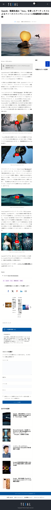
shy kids (20, 92)
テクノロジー (34, 21)
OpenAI (7, 280)
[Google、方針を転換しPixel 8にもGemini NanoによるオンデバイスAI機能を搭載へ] (7, 478)
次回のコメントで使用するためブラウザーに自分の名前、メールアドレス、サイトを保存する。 (17, 397)
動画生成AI (16, 280)
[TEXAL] (13, 3)
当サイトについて (18, 497)
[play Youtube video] (17, 123)
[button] (8, 291)
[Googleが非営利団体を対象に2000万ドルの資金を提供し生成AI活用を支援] (7, 462)
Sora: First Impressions (13, 275)
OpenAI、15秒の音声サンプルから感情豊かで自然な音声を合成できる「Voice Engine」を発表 (22, 415)
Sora (11, 280)
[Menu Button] (4, 4)
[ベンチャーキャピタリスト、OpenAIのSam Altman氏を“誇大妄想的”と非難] (7, 446)
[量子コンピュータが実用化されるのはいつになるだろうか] (8, 303)
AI (3, 280)
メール (4, 383)
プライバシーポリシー (39, 497)
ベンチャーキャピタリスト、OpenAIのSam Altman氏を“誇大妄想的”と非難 (22, 447)
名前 (4, 377)
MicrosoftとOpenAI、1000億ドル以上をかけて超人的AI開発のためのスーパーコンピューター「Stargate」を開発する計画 (22, 432)
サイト (4, 390)
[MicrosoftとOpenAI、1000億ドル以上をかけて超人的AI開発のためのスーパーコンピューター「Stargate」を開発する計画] (7, 429)
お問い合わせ (10, 497)
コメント (5, 360)
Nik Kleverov (28, 169)
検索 (36, 60)
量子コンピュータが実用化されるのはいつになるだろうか (14, 304)
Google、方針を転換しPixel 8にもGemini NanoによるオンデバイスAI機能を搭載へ (22, 480)
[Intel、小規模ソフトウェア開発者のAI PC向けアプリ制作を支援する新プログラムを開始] (26, 306)
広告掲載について (28, 497)
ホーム (2, 61)
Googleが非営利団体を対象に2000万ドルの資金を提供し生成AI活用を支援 (22, 463)
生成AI (21, 280)
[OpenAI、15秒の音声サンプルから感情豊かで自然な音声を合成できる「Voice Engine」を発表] (7, 413)
